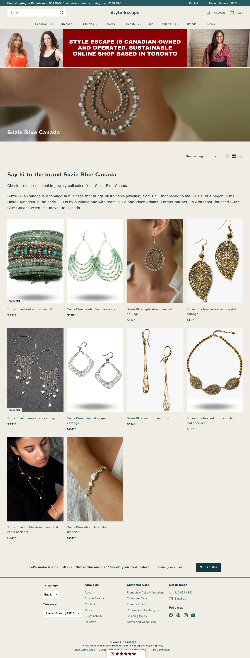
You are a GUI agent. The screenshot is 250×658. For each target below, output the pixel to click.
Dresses (67, 23)
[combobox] (36, 13)
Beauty (131, 23)
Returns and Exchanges (143, 610)
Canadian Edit (44, 23)
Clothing (89, 23)
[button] (126, 654)
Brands (192, 23)
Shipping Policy (137, 615)
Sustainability (93, 615)
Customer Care (137, 598)
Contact (90, 604)
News (211, 23)
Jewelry (110, 23)
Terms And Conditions (141, 621)
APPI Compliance (160, 649)
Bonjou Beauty (94, 598)
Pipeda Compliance (83, 649)
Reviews (90, 621)
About (88, 592)
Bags (150, 23)
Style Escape (124, 12)
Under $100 (169, 23)
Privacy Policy (136, 604)
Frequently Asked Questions (146, 592)
